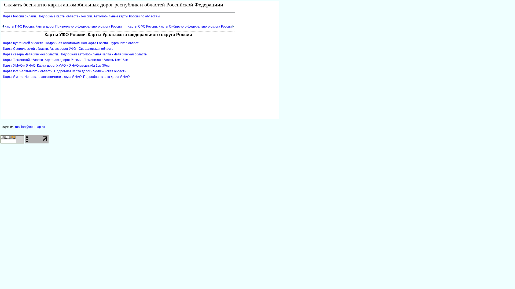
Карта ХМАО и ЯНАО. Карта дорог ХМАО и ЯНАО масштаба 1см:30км (56, 65)
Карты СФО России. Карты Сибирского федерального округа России (180, 26)
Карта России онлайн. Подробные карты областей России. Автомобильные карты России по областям (81, 16)
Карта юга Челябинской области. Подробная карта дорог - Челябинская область (64, 71)
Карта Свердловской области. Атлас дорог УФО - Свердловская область (58, 49)
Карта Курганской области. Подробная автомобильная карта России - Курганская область (71, 43)
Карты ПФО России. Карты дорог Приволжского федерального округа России (63, 26)
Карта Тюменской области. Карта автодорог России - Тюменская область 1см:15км (65, 60)
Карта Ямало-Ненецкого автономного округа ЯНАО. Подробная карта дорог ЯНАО (66, 77)
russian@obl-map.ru (30, 127)
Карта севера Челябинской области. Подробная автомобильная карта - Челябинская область (75, 54)
